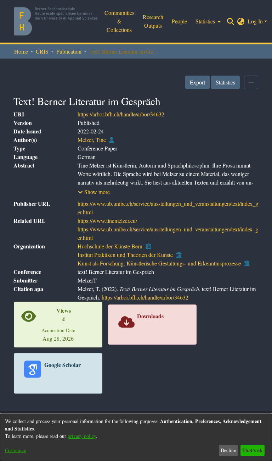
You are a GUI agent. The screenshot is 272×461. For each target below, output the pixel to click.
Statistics (225, 82)
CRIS (42, 51)
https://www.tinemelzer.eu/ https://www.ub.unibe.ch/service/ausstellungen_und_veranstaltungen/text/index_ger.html (168, 229)
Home (21, 51)
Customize (15, 450)
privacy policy (82, 436)
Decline (228, 450)
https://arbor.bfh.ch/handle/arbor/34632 (121, 114)
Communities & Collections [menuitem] (119, 21)
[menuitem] (241, 21)
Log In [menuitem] (255, 21)
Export (197, 82)
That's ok (252, 450)
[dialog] (136, 437)
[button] (94, 192)
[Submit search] (230, 21)
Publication (68, 51)
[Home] (55, 21)
